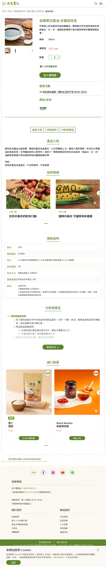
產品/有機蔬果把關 (20, 524)
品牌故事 (15, 516)
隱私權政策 (62, 542)
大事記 (14, 528)
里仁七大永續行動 (19, 520)
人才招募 (64, 524)
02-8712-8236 (32, 492)
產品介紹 (77, 438)
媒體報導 (15, 532)
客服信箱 (64, 532)
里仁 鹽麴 (10, 424)
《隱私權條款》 (59, 557)
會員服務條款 (45, 542)
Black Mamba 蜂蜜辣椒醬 (64, 424)
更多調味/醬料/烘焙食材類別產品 (24, 459)
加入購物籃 (50, 75)
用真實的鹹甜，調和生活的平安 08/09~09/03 (65, 91)
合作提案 (64, 516)
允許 (13, 562)
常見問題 (64, 528)
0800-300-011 (29, 488)
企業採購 (64, 520)
